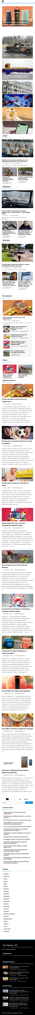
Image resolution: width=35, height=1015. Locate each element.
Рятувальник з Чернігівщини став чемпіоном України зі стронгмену (7, 179)
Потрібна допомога (9, 913)
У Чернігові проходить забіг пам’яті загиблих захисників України (25, 178)
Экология (6, 931)
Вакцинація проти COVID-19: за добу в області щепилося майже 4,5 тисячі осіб (18, 1005)
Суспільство (7, 928)
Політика (6, 908)
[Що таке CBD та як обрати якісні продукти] (17, 688)
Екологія (6, 888)
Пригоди (6, 916)
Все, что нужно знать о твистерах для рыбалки (18, 351)
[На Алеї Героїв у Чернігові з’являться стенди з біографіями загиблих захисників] (17, 261)
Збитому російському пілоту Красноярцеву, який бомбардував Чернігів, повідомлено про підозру (25, 232)
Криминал (6, 901)
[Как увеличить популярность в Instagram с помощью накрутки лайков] (25, 368)
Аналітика (6, 876)
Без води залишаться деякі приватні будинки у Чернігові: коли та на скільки (19, 992)
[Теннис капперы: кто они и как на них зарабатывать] (17, 315)
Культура (6, 903)
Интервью (6, 896)
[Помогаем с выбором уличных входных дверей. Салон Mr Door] (17, 768)
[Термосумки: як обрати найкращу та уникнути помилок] (17, 648)
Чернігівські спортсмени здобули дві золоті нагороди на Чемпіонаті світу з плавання (15, 160)
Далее (26, 799)
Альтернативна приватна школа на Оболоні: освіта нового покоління (16, 862)
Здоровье (6, 893)
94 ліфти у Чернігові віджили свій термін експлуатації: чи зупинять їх (19, 998)
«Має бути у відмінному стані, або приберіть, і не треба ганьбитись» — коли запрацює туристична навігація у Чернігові (25, 284)
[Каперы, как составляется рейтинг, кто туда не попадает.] (6, 332)
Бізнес (5, 878)
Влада (5, 883)
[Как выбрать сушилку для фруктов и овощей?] (17, 726)
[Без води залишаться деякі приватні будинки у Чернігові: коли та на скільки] (5, 991)
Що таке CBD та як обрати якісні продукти (16, 691)
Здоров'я (6, 891)
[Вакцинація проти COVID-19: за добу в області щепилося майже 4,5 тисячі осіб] (5, 1004)
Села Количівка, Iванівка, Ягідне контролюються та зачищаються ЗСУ (14, 54)
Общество (7, 906)
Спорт (5, 926)
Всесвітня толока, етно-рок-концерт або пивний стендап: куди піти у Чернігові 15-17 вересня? (9, 283)
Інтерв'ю (6, 873)
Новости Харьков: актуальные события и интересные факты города (15, 850)
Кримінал (6, 898)
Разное (6, 921)
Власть (6, 886)
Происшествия (8, 918)
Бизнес (6, 881)
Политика (6, 911)
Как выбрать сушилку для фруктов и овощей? (17, 729)
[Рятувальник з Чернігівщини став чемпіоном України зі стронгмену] (9, 176)
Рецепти (6, 923)
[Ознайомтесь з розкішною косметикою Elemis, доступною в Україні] (17, 15)
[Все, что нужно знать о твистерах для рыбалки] (6, 356)
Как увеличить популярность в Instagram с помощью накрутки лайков (24, 375)
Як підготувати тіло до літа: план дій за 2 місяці (19, 335)
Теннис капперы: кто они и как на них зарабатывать (19, 967)
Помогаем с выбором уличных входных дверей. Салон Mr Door (15, 842)
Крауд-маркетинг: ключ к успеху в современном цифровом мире (18, 343)
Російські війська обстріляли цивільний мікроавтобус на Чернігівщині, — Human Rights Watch (16, 212)
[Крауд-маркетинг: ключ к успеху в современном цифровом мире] (6, 348)
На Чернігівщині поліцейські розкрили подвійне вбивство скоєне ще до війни (9, 232)
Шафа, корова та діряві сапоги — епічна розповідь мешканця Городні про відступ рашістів (15, 77)
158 (20, 799)
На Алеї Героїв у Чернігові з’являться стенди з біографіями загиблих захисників (16, 265)
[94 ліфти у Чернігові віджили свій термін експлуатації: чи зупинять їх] (5, 998)
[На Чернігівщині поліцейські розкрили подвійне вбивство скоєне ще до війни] (9, 229)
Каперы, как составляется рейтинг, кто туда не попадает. (19, 328)
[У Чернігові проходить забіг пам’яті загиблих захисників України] (25, 176)
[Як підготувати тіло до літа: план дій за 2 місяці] (6, 338)
